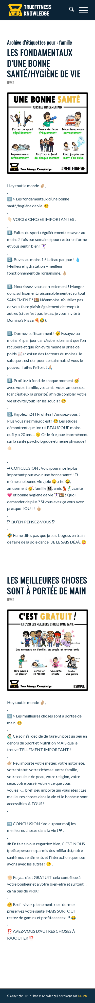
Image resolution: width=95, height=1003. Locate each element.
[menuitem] (69, 10)
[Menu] (81, 10)
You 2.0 (82, 995)
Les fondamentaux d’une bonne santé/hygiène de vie (44, 62)
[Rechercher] (69, 10)
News (10, 82)
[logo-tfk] (39, 10)
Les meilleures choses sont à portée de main (47, 585)
